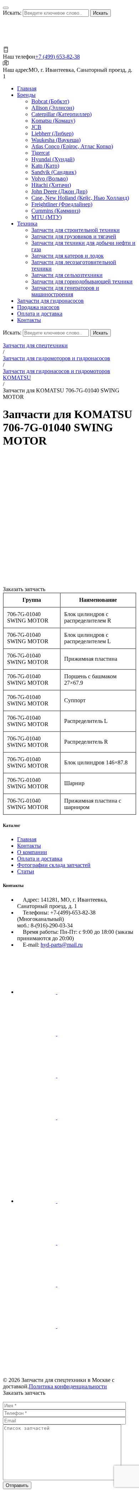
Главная (26, 88)
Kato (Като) (45, 166)
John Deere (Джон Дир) (59, 191)
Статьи (25, 871)
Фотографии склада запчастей (54, 865)
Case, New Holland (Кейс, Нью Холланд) (80, 198)
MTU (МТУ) (46, 217)
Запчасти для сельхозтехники (67, 275)
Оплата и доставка (39, 314)
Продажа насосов (38, 307)
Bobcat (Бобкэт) (50, 101)
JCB (36, 127)
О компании (32, 852)
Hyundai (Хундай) (52, 159)
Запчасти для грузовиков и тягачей (73, 236)
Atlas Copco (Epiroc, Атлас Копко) (72, 146)
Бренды (26, 95)
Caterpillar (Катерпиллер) (61, 114)
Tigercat (40, 153)
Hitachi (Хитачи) (51, 185)
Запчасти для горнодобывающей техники (82, 281)
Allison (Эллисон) (52, 108)
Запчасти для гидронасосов (50, 301)
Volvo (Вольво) (49, 178)
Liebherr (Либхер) (52, 133)
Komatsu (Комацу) (53, 121)
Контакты (29, 320)
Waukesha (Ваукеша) (56, 140)
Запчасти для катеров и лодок (67, 256)
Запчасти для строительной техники (75, 230)
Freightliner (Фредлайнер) (61, 204)
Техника (27, 223)
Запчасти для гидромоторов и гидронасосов (56, 358)
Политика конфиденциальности (68, 1386)
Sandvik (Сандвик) (53, 172)
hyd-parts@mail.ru (62, 945)
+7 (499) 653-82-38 (57, 57)
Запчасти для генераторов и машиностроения (65, 291)
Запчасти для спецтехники (35, 345)
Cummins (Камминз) (55, 211)
